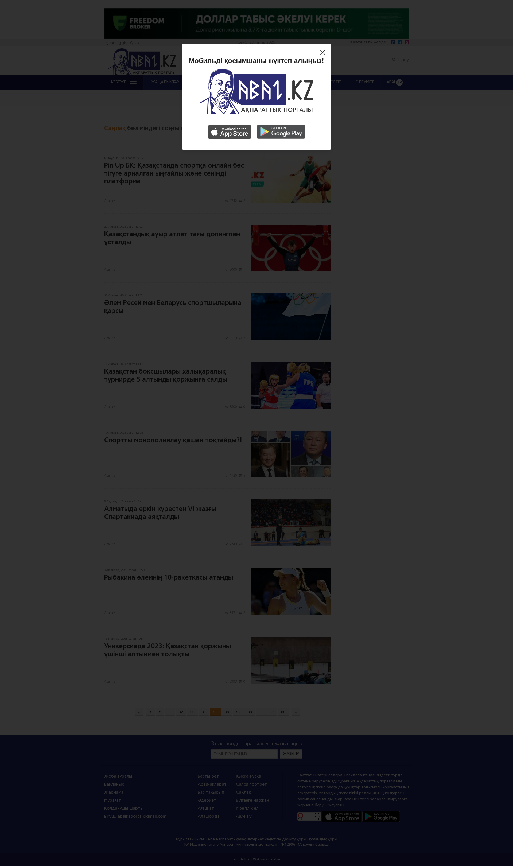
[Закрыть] (324, 53)
